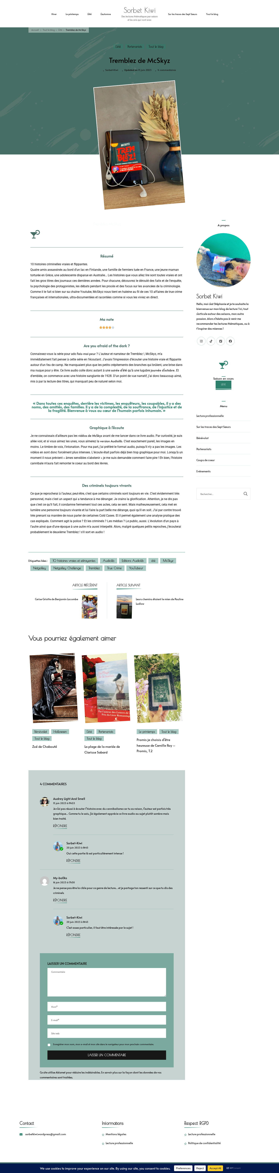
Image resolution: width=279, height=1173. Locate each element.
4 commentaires (167, 70)
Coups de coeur (205, 460)
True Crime (114, 568)
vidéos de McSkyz (90, 435)
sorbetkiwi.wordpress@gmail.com (45, 1134)
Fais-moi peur (86, 353)
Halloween (60, 731)
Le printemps (72, 14)
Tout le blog (212, 14)
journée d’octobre (163, 370)
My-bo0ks (60, 878)
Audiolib (108, 561)
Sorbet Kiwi (139, 10)
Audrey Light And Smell (69, 799)
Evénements (203, 471)
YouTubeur (136, 568)
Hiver (54, 14)
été (153, 561)
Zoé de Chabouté (44, 746)
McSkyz (168, 561)
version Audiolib (111, 441)
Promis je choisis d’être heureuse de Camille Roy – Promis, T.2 (156, 745)
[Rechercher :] (219, 493)
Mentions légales (116, 1134)
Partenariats (135, 46)
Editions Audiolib (133, 561)
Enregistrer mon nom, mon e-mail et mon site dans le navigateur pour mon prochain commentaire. (103, 1044)
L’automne (106, 14)
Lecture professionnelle (210, 416)
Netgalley (39, 568)
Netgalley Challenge (67, 568)
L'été (118, 46)
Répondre (60, 826)
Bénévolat (41, 731)
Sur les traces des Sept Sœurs (182, 14)
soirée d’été (119, 370)
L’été (89, 14)
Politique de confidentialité (204, 1143)
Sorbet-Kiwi (111, 70)
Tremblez (94, 568)
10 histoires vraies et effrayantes (74, 561)
